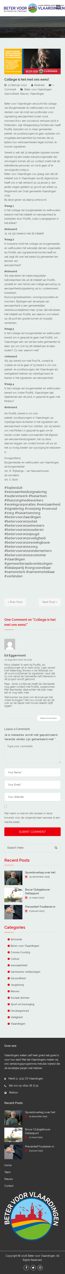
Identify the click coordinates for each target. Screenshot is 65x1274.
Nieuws (24, 93)
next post (48, 602)
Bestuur (13, 1092)
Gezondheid (11, 93)
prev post (16, 602)
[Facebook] (26, 1267)
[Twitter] (33, 1267)
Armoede (16, 939)
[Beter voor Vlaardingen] (34, 8)
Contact (8, 1185)
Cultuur (15, 958)
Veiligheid (17, 1017)
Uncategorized (20, 1010)
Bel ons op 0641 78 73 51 (23, 1085)
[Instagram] (40, 1267)
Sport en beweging (22, 1004)
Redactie (39, 85)
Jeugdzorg (17, 984)
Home (8, 1165)
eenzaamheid (19, 965)
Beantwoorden (48, 718)
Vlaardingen (37, 93)
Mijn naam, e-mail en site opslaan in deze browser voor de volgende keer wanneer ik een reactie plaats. (32, 817)
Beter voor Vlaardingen (37, 89)
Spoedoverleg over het (40, 872)
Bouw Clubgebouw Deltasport (37, 891)
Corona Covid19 (20, 952)
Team (7, 1172)
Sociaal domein (20, 997)
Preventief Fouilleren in (40, 906)
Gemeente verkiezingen (25, 971)
